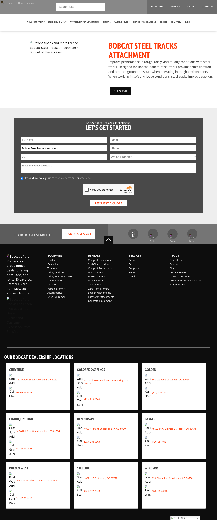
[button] (17, 6)
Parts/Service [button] (122, 22)
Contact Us (176, 260)
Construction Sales (180, 276)
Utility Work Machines (59, 276)
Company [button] (176, 22)
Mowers (51, 284)
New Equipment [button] (36, 22)
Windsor (151, 467)
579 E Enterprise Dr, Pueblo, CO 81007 (36, 480)
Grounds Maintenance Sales (186, 280)
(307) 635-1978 (24, 392)
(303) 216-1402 (160, 392)
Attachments (54, 292)
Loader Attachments (99, 292)
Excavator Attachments (101, 296)
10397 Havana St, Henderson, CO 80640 (105, 428)
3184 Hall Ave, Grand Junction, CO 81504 (38, 430)
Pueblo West (18, 467)
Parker (150, 418)
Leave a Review (178, 272)
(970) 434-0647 (24, 448)
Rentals (94, 255)
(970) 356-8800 (160, 490)
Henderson (85, 418)
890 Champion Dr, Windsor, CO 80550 (172, 477)
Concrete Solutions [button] (144, 22)
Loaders (51, 260)
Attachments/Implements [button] (84, 22)
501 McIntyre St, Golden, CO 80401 (170, 379)
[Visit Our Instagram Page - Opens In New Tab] (153, 234)
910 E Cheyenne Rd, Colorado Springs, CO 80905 (106, 382)
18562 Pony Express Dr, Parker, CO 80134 (174, 428)
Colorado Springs (91, 369)
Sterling (83, 467)
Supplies (134, 268)
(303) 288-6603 (92, 441)
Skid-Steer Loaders (98, 264)
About (174, 255)
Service (133, 260)
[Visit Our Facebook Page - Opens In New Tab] (133, 234)
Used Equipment (56, 296)
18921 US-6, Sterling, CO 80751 (100, 477)
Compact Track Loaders (101, 268)
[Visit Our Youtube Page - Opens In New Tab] (172, 234)
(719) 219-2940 (92, 398)
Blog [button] (187, 22)
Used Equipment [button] (57, 22)
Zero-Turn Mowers (98, 288)
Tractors (52, 268)
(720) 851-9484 (160, 441)
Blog (172, 268)
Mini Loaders (95, 272)
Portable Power (56, 288)
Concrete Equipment (100, 300)
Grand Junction (21, 418)
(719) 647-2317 (24, 497)
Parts (132, 264)
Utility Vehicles (55, 272)
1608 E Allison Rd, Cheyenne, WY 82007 (37, 379)
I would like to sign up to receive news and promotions (58, 178)
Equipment (55, 255)
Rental (132, 272)
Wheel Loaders (96, 276)
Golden (150, 369)
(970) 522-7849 (92, 490)
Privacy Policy (177, 284)
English (182, 517)
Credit (132, 276)
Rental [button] (107, 22)
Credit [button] (163, 22)
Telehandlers (54, 280)
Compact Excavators (99, 260)
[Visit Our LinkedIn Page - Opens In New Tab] (192, 234)
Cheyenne (16, 369)
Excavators (53, 264)
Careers (174, 264)
